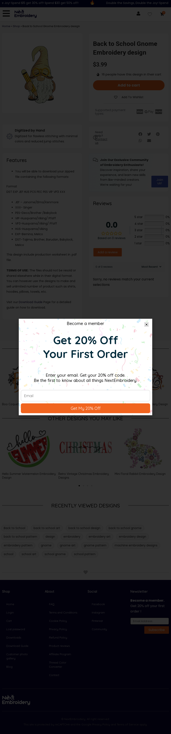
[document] (85, 367)
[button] (146, 324)
